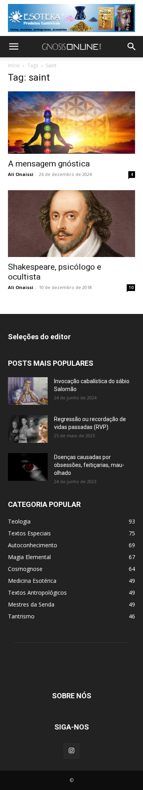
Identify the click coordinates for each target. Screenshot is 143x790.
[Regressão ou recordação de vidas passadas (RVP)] (28, 429)
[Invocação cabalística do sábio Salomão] (28, 391)
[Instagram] (71, 751)
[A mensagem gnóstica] (71, 122)
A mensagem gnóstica (49, 163)
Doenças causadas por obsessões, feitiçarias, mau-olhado (89, 465)
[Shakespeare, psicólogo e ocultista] (71, 223)
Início (14, 65)
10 (131, 287)
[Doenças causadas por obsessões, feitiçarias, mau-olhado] (28, 467)
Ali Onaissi (20, 174)
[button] (13, 46)
